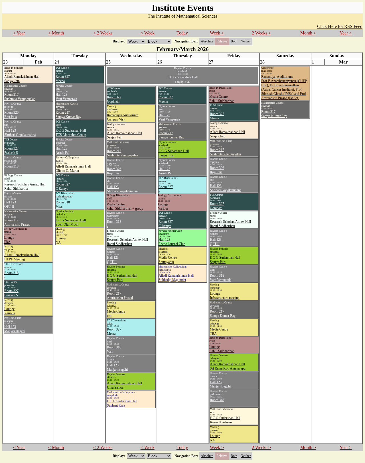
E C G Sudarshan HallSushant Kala (122, 403)
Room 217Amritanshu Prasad (17, 222)
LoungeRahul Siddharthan (221, 349)
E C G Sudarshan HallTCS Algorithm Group (71, 133)
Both (234, 41)
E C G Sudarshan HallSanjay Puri (182, 79)
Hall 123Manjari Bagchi (14, 329)
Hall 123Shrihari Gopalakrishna (20, 133)
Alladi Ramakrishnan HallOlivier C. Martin (73, 168)
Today (182, 32)
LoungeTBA (9, 240)
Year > (346, 32)
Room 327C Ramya (63, 186)
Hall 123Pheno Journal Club (172, 242)
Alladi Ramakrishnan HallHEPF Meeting (21, 257)
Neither (246, 41)
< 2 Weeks (102, 32)
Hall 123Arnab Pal (62, 150)
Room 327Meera (114, 331)
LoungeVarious (9, 311)
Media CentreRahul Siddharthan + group (124, 206)
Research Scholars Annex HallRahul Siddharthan (24, 186)
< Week (148, 32)
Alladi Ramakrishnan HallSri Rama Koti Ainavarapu (228, 366)
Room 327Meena (63, 79)
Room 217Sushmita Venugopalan (19, 97)
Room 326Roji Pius (11, 115)
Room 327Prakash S (11, 150)
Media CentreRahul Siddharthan (221, 99)
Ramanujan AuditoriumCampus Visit (122, 117)
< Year (19, 32)
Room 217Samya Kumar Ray (68, 115)
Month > (308, 32)
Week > (217, 32)
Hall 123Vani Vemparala (66, 97)
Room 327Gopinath (114, 99)
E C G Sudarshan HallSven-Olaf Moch (71, 222)
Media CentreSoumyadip (168, 260)
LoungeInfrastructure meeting (225, 295)
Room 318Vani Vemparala (220, 278)
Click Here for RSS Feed (339, 26)
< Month (56, 32)
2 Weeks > (261, 32)
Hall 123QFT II (10, 204)
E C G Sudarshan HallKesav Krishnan (225, 420)
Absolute (207, 41)
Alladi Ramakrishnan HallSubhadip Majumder (176, 278)
